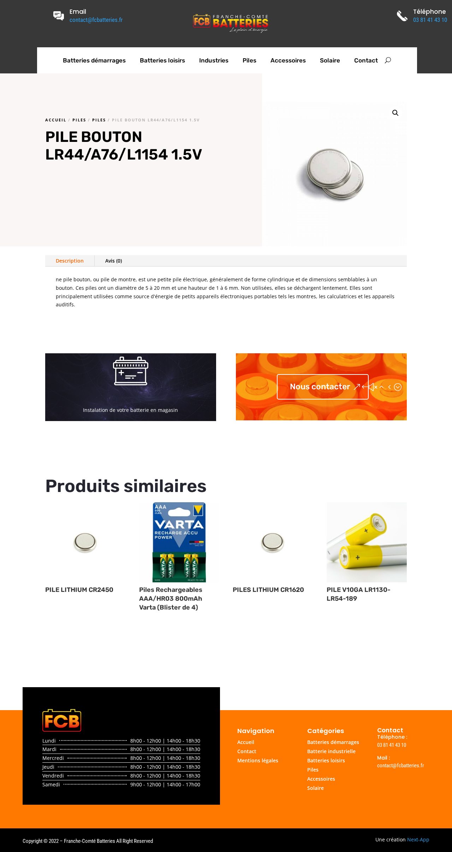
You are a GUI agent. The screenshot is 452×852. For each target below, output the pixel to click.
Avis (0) (113, 260)
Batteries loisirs (162, 60)
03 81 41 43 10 (430, 19)
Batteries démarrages (94, 60)
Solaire (330, 60)
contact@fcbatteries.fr (96, 19)
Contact (366, 60)
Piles (249, 60)
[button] (395, 113)
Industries (213, 60)
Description (70, 260)
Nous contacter (320, 386)
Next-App (418, 839)
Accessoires (288, 60)
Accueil (55, 119)
